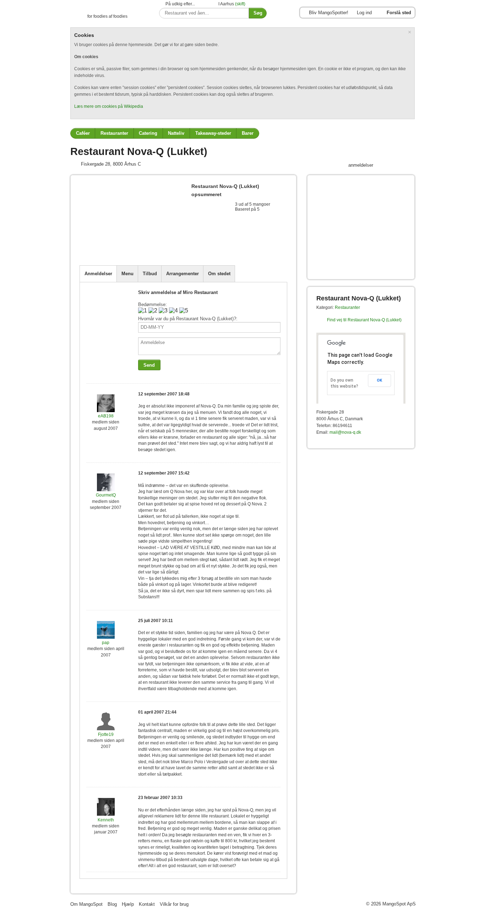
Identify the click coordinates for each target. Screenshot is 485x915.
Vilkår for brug (174, 904)
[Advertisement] (163, 248)
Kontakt (147, 904)
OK (379, 380)
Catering (148, 133)
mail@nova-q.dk (345, 432)
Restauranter (114, 133)
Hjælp (128, 904)
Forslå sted (399, 12)
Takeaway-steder (213, 133)
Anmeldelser (98, 273)
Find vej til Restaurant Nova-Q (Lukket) (364, 319)
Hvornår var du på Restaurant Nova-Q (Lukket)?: (188, 318)
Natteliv (176, 133)
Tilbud (150, 273)
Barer (248, 133)
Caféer (83, 133)
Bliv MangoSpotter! (328, 12)
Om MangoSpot (86, 904)
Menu (127, 273)
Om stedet (219, 273)
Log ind (364, 12)
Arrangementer (182, 273)
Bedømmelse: (152, 304)
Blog (112, 904)
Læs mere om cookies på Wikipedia (108, 106)
